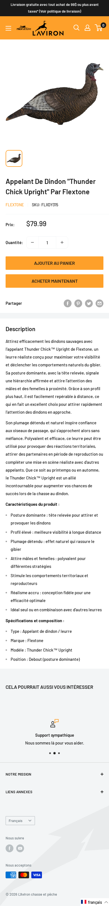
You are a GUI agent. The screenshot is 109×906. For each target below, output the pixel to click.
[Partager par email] (99, 303)
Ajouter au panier (54, 263)
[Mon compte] (87, 28)
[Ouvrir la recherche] (77, 28)
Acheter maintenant (55, 281)
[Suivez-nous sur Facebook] (9, 848)
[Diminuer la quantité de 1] (32, 242)
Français (15, 820)
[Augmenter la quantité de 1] (62, 242)
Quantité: (14, 242)
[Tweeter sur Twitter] (89, 303)
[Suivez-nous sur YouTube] (20, 848)
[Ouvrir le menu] (8, 28)
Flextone (15, 204)
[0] (98, 27)
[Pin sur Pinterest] (78, 303)
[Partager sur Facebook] (68, 303)
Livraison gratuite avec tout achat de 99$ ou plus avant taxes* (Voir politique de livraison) (55, 7)
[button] (94, 902)
